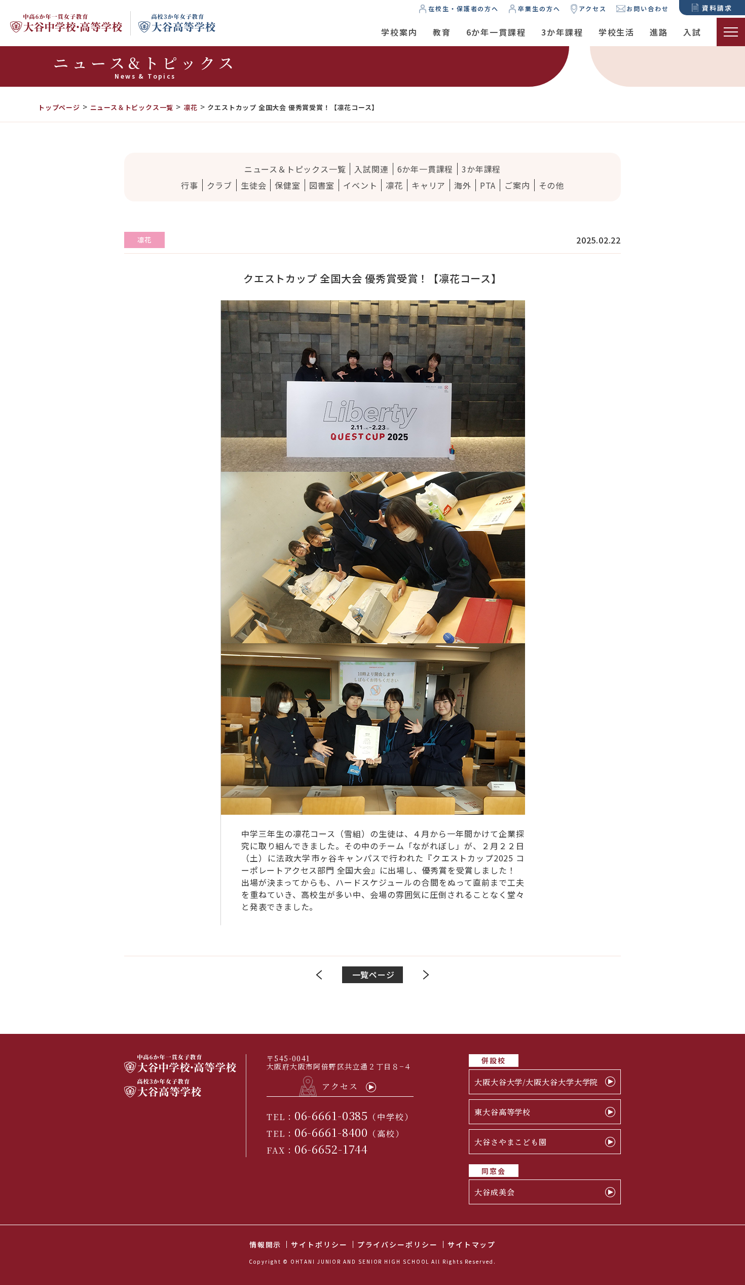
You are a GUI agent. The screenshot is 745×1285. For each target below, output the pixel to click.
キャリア (428, 185)
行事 (189, 185)
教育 (442, 32)
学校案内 (399, 32)
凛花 (394, 185)
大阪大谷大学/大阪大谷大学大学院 (536, 1081)
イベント (360, 185)
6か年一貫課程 (496, 32)
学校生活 (617, 32)
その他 (551, 185)
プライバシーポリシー (397, 1244)
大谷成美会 (494, 1192)
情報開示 (265, 1244)
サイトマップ (472, 1244)
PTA (488, 185)
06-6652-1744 (331, 1149)
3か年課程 (562, 32)
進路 (659, 32)
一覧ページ (373, 974)
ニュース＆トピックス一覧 (295, 169)
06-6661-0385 (331, 1115)
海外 (462, 185)
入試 (692, 32)
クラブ (219, 185)
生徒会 (253, 185)
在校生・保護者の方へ (463, 8)
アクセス (593, 8)
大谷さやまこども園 (510, 1141)
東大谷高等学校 (502, 1111)
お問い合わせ (647, 8)
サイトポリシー (319, 1244)
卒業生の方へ (539, 8)
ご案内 (517, 185)
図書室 (321, 185)
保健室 (287, 185)
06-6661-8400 (331, 1132)
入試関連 (371, 169)
